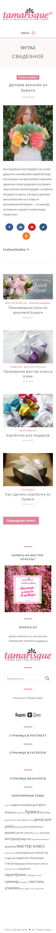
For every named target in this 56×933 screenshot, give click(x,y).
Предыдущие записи (21, 520)
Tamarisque (43, 929)
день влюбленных (33, 826)
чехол (32, 889)
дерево (10, 832)
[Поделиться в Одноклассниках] (26, 236)
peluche (8, 805)
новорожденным (24, 852)
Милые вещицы (28, 77)
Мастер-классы (16, 303)
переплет (22, 858)
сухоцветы (23, 882)
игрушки (45, 832)
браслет (21, 813)
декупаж (18, 826)
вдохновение (10, 820)
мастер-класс (31, 845)
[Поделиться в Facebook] (9, 227)
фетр (22, 888)
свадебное (23, 868)
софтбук (31, 875)
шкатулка (39, 888)
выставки (22, 819)
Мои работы (28, 430)
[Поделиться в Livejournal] (43, 227)
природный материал (27, 863)
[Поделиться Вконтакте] (20, 227)
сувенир (12, 881)
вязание (30, 820)
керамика (36, 839)
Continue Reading (14, 249)
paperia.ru (42, 640)
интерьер (12, 838)
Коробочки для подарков (28, 435)
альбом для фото (33, 805)
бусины (45, 812)
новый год (41, 852)
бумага (32, 811)
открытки (10, 858)
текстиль (36, 881)
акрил (16, 805)
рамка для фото (11, 869)
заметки (28, 832)
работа (44, 863)
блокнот (11, 812)
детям (19, 832)
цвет (27, 888)
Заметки (16, 367)
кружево (10, 846)
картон (26, 839)
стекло (39, 875)
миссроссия (9, 853)
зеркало (36, 833)
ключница (44, 839)
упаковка (12, 888)
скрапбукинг (15, 874)
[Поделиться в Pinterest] (32, 227)
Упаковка (28, 489)
